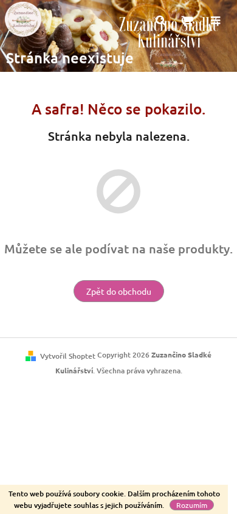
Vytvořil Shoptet (67, 356)
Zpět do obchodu (118, 291)
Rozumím (191, 505)
